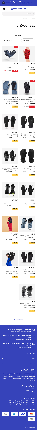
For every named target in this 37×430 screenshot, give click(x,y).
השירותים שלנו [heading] (30, 347)
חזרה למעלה (19, 320)
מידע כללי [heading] (31, 353)
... (29, 19)
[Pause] (3, 2)
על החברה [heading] (31, 358)
